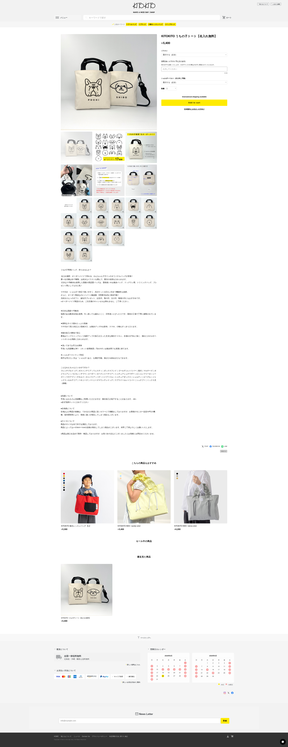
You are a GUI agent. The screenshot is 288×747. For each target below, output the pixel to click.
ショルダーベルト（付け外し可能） (174, 78)
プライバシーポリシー (99, 736)
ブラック (143, 24)
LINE (225, 446)
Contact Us (86, 736)
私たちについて (263, 4)
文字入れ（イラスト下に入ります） (174, 61)
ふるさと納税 (276, 4)
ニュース (77, 736)
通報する (223, 451)
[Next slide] (227, 548)
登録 (225, 721)
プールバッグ (132, 24)
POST (206, 446)
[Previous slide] (60, 548)
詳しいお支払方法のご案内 (131, 682)
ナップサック (170, 24)
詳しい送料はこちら (133, 665)
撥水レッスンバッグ (156, 24)
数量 (162, 88)
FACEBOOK (216, 446)
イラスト (164, 51)
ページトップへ (144, 637)
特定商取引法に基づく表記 (118, 736)
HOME (56, 736)
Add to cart (194, 103)
